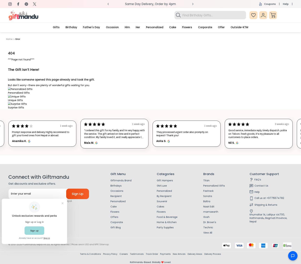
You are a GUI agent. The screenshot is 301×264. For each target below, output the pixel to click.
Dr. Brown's (209, 222)
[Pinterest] (26, 4)
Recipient (116, 196)
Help (286, 4)
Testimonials (137, 254)
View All (207, 232)
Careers (123, 254)
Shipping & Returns (265, 205)
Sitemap (104, 244)
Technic (208, 227)
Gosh (206, 217)
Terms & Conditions (90, 254)
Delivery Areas (195, 254)
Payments (165, 254)
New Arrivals (179, 254)
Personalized (118, 201)
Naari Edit (208, 206)
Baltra (206, 201)
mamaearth (210, 212)
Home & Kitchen (167, 222)
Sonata (207, 196)
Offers (114, 217)
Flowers (114, 212)
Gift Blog (115, 227)
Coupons (270, 4)
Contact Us (261, 185)
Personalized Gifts (214, 185)
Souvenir (162, 201)
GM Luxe (162, 185)
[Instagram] (10, 4)
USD (87, 244)
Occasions (116, 191)
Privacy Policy (110, 254)
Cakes (160, 206)
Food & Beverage (167, 217)
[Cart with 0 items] (273, 15)
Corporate (116, 222)
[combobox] (210, 15)
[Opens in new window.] (28, 141)
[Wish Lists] (253, 15)
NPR (96, 244)
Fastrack (208, 191)
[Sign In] (263, 15)
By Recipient (164, 196)
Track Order (152, 254)
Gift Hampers (165, 180)
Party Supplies (165, 227)
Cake (113, 206)
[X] (34, 4)
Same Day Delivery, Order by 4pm (150, 4)
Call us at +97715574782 (269, 198)
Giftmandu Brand (121, 180)
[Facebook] (18, 4)
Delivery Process (212, 254)
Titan (206, 180)
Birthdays (116, 185)
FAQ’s (257, 179)
